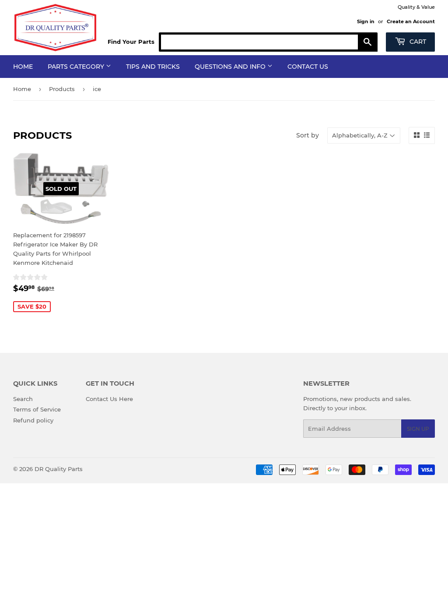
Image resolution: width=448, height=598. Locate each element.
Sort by (307, 135)
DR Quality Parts (59, 468)
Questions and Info (231, 66)
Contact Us (307, 66)
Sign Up (418, 429)
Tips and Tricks (153, 66)
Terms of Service (37, 409)
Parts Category (77, 66)
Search (23, 398)
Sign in (365, 21)
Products (62, 88)
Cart (417, 42)
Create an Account (411, 21)
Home (23, 66)
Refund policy (33, 420)
